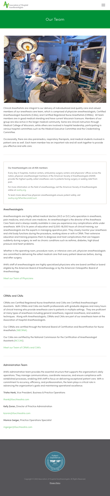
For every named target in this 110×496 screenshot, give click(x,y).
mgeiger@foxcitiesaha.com (17, 427)
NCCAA (18, 340)
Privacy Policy (55, 483)
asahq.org (21, 189)
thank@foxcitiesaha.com (16, 399)
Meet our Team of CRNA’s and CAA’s (22, 347)
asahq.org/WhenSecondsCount (22, 197)
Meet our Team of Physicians (18, 278)
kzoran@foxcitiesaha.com (16, 413)
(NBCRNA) (21, 330)
